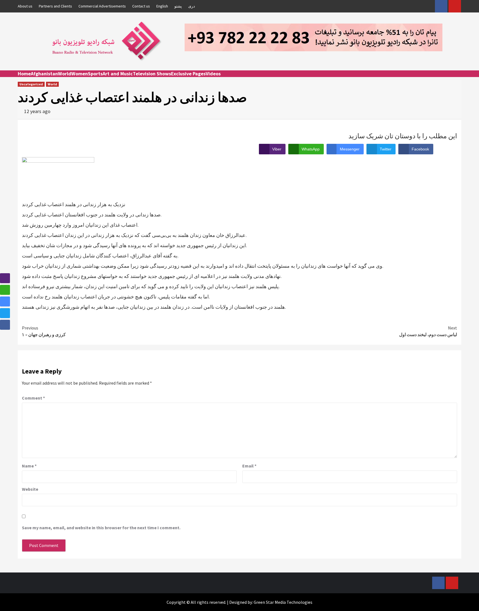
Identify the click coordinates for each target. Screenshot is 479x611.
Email (249, 466)
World (64, 73)
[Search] (457, 78)
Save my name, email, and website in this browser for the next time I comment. (101, 527)
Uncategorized (31, 84)
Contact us (141, 6)
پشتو (178, 6)
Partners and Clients (55, 6)
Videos (213, 73)
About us (25, 6)
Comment (33, 398)
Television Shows (152, 73)
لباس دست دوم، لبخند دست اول (428, 331)
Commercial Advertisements (102, 6)
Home (24, 73)
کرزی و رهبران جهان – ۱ (44, 331)
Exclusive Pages (188, 73)
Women (79, 73)
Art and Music (118, 73)
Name (29, 466)
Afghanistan (44, 73)
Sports (95, 73)
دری (191, 6)
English (162, 6)
